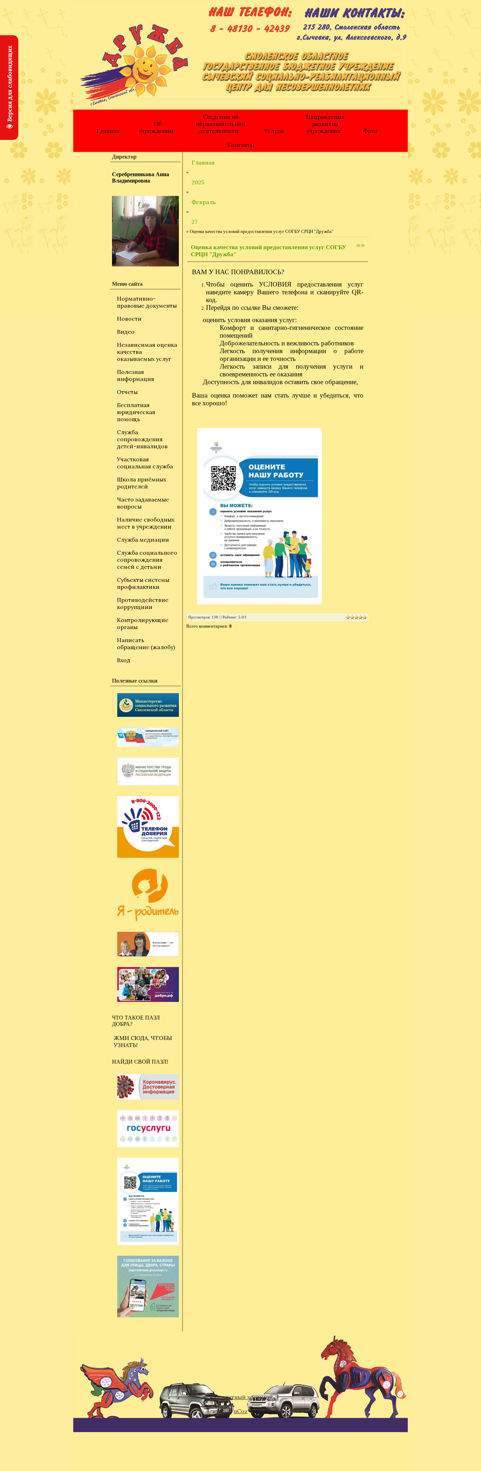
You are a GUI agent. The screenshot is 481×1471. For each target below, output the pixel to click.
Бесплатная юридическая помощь (136, 412)
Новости (129, 318)
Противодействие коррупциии (142, 603)
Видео (126, 331)
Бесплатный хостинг (240, 1397)
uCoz (241, 1411)
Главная (108, 130)
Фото (370, 130)
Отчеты (127, 391)
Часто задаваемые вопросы (143, 503)
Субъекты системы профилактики (143, 583)
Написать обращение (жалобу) (146, 643)
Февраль (204, 201)
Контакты (240, 144)
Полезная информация (135, 375)
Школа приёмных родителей (141, 483)
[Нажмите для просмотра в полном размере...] (277, 516)
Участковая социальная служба (145, 463)
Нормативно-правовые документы (147, 302)
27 (195, 221)
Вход (123, 660)
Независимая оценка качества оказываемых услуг (147, 351)
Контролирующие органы (142, 623)
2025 (198, 182)
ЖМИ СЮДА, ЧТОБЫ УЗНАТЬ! (143, 1041)
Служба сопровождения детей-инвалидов (142, 439)
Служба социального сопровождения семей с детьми (147, 559)
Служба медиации (143, 539)
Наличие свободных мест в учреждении (145, 523)
